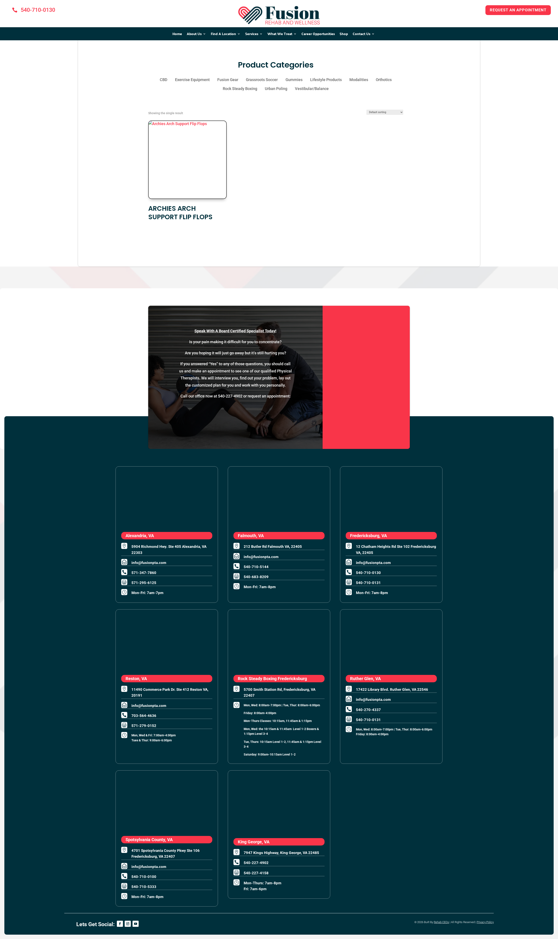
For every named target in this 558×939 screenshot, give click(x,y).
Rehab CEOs (441, 922)
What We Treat (279, 34)
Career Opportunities (318, 34)
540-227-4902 (230, 396)
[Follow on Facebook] (120, 924)
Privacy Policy (485, 922)
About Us (194, 34)
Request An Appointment (518, 10)
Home (177, 34)
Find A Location (223, 34)
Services (251, 34)
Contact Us (361, 34)
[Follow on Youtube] (136, 924)
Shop (344, 34)
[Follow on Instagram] (128, 924)
